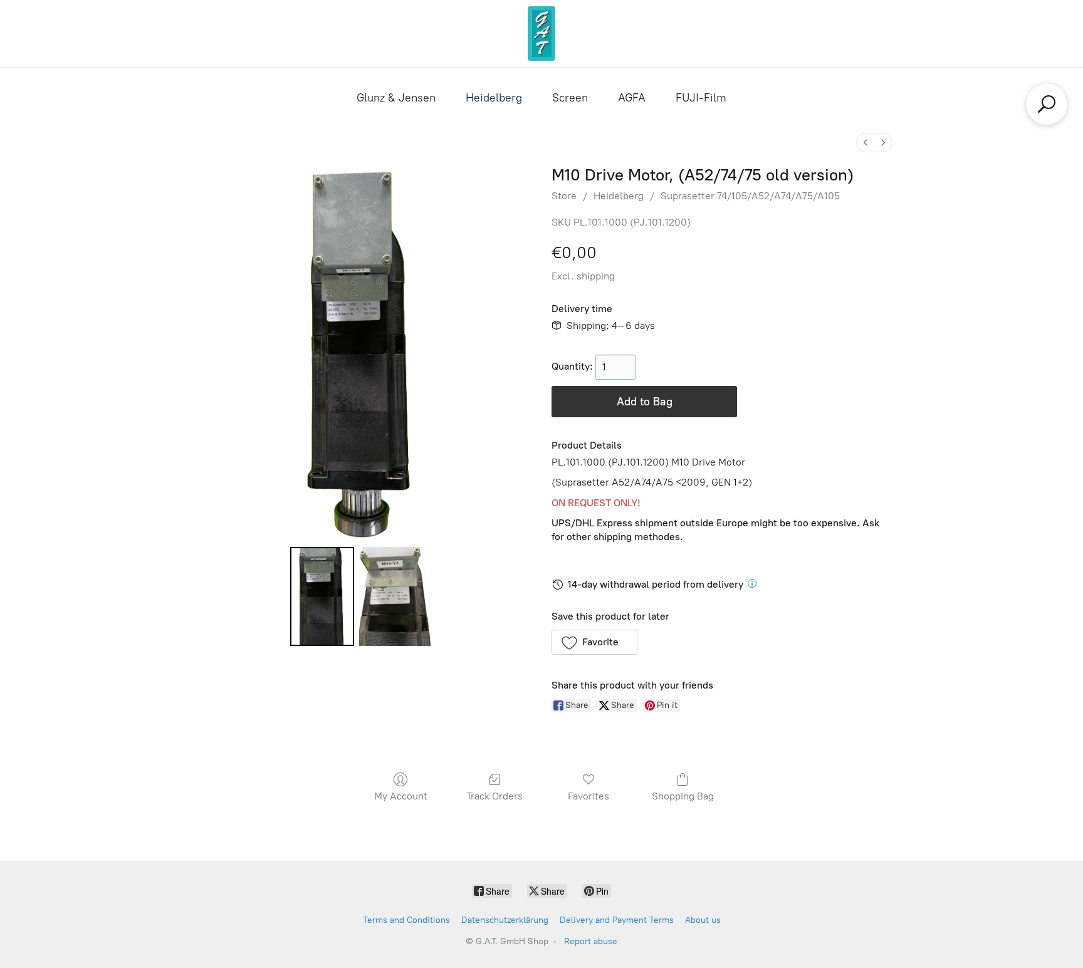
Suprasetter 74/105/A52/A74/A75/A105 (750, 196)
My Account (400, 796)
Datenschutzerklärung (504, 920)
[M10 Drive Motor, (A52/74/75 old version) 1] (395, 596)
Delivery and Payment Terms (617, 920)
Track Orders (494, 796)
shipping (596, 276)
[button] (594, 642)
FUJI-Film (701, 98)
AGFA (632, 98)
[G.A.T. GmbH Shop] (541, 33)
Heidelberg (494, 98)
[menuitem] (865, 142)
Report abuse (590, 941)
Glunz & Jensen (396, 98)
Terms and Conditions (406, 920)
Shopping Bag (683, 796)
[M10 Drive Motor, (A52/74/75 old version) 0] (322, 596)
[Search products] (1046, 104)
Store (564, 196)
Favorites (588, 796)
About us (703, 920)
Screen (570, 98)
